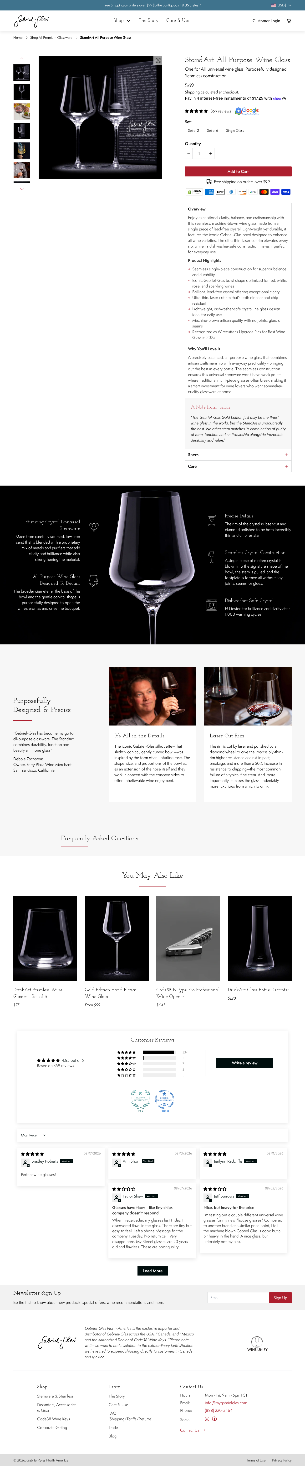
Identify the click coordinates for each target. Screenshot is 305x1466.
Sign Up (280, 1297)
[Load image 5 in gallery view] (22, 150)
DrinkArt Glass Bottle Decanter (258, 990)
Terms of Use (256, 1460)
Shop (118, 20)
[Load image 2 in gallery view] (22, 92)
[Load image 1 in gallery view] (22, 72)
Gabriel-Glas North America (47, 1460)
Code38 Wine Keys (53, 1419)
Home (18, 37)
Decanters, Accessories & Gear (56, 1407)
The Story (117, 1396)
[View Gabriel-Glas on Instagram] (207, 1419)
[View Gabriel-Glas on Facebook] (214, 1419)
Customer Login (266, 20)
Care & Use (118, 1404)
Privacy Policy (282, 1460)
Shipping (192, 92)
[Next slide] (21, 189)
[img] (32, 1154)
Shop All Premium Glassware (51, 37)
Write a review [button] (244, 1063)
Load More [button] (153, 1270)
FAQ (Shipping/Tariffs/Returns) (129, 1416)
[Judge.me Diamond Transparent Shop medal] (164, 1099)
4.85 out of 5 (73, 1060)
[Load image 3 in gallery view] (22, 111)
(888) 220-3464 (219, 1410)
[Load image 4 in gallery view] (22, 131)
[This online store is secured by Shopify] (194, 191)
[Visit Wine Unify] (257, 1342)
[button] (21, 72)
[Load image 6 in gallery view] (22, 170)
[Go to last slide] (21, 58)
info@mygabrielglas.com (226, 1402)
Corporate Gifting (52, 1427)
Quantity (193, 143)
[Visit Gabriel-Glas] (57, 1342)
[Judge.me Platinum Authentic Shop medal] (140, 1099)
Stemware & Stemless (55, 1396)
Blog (113, 1436)
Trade (113, 1427)
